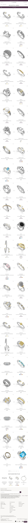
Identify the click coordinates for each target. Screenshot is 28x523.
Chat (1, 505)
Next (18, 471)
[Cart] (26, 2)
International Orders (12, 507)
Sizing (10, 512)
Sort (15, 7)
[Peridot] (22, 429)
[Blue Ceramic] (8, 279)
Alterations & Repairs (21, 503)
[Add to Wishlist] (13, 28)
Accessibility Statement (3, 519)
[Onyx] (19, 238)
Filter (1, 7)
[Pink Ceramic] (5, 279)
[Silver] (8, 25)
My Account (11, 508)
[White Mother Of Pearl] (22, 238)
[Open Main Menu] (1, 2)
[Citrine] (22, 161)
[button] (21, 83)
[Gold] (10, 485)
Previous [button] (4, 25)
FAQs (10, 504)
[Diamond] (5, 83)
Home (1, 4)
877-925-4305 (2, 508)
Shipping (11, 511)
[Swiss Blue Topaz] (5, 180)
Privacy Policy (17, 496)
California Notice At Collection (4, 520)
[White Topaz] (19, 161)
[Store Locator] (25, 2)
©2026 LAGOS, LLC (10, 520)
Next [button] (9, 25)
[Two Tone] (5, 25)
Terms (12, 496)
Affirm (10, 503)
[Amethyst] (17, 485)
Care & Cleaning (21, 504)
